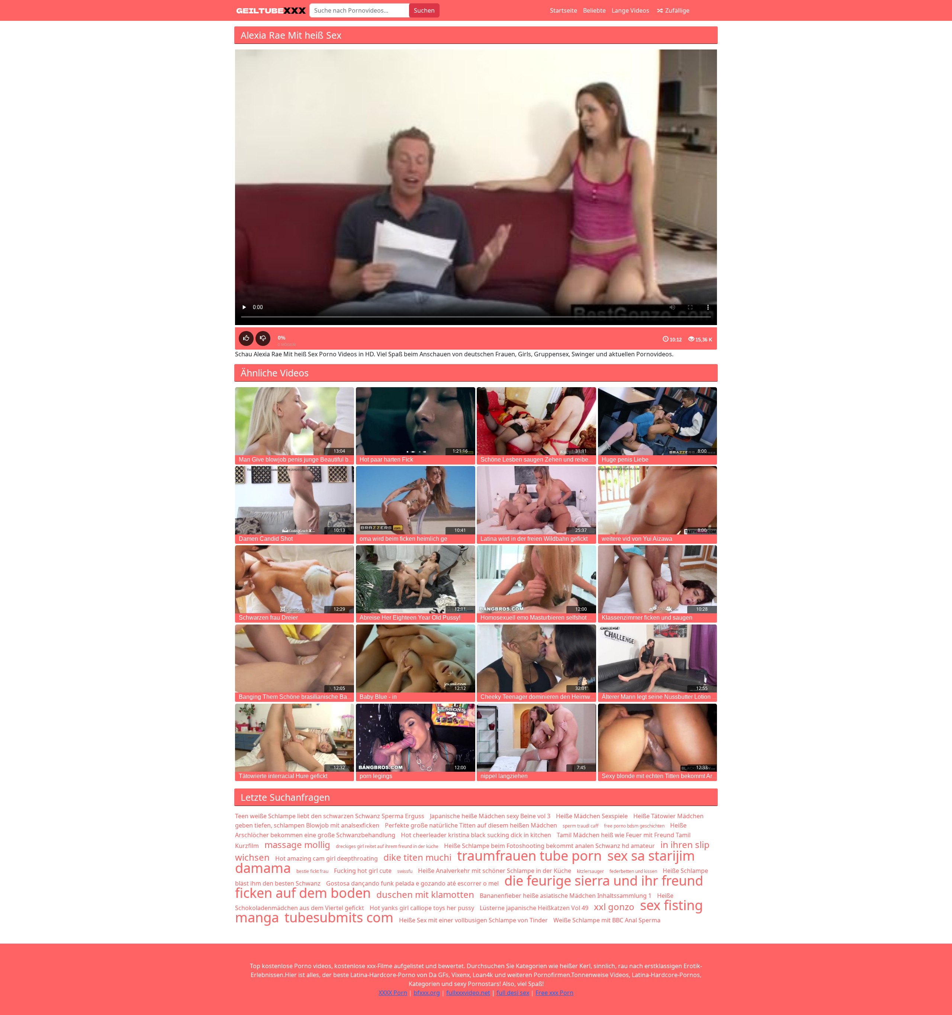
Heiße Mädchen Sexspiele (592, 816)
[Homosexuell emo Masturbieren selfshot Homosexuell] (536, 579)
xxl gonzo (614, 906)
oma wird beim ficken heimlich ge (403, 539)
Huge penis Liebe (625, 459)
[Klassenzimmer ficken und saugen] (657, 579)
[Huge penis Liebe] (657, 421)
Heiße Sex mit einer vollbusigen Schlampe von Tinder (473, 920)
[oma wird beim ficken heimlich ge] (415, 500)
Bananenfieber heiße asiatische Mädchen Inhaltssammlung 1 (566, 896)
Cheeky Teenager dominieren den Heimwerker (542, 697)
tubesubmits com (338, 917)
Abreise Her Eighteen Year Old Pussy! (410, 617)
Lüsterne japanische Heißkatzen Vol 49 (534, 908)
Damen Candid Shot (266, 539)
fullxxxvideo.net (468, 993)
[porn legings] (415, 738)
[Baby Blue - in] (415, 658)
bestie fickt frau (312, 871)
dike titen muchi (417, 857)
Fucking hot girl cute (363, 871)
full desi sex (512, 993)
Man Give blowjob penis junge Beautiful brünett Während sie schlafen (330, 459)
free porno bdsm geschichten (634, 826)
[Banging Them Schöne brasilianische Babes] (294, 658)
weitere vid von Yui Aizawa (637, 539)
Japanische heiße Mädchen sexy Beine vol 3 (490, 816)
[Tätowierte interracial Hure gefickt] (294, 738)
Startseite (563, 10)
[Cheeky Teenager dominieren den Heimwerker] (536, 658)
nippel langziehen (504, 776)
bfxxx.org (427, 993)
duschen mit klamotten (425, 894)
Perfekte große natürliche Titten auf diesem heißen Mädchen (471, 825)
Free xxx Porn (554, 993)
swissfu (404, 871)
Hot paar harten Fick (386, 459)
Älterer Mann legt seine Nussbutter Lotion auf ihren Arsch (677, 697)
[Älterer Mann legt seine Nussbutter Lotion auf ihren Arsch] (657, 658)
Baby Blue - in (378, 697)
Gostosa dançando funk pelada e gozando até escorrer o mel (412, 883)
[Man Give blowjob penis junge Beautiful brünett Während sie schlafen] (294, 421)
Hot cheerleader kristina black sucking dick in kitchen (476, 835)
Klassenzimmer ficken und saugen (647, 617)
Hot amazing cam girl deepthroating (326, 858)
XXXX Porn (393, 993)
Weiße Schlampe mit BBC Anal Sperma (606, 920)
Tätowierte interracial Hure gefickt (283, 776)
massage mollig (297, 844)
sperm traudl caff (580, 826)
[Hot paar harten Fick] (415, 421)
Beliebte (594, 10)
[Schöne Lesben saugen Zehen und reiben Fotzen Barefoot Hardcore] (536, 421)
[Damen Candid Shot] (294, 500)
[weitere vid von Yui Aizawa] (657, 500)
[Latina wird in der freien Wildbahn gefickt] (536, 500)
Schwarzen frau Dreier (268, 617)
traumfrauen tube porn (529, 856)
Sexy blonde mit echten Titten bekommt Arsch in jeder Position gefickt (693, 776)
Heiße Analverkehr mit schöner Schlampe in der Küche (494, 871)
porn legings (376, 776)
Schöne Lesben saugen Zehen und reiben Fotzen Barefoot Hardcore (570, 459)
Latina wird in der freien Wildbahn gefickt (534, 539)
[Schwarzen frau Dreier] (294, 579)
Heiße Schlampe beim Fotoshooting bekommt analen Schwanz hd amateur (549, 846)
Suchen (424, 10)
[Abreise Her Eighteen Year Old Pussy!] (415, 579)
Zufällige (676, 10)
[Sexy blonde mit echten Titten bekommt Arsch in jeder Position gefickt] (657, 738)
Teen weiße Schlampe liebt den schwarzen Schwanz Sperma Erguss (329, 816)
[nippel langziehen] (536, 738)
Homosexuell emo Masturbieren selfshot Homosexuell (551, 617)
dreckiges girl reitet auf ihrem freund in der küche (387, 846)
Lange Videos (630, 10)
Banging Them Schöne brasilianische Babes (298, 697)
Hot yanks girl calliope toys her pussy (422, 908)
